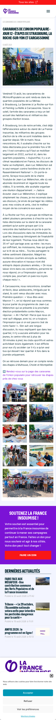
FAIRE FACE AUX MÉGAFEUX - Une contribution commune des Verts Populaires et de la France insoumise (19, 585)
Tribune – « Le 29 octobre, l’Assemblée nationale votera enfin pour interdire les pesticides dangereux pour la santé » (20, 611)
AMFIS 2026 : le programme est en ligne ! (19, 631)
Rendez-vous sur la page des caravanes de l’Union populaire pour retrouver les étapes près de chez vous (28, 375)
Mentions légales (28, 716)
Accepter (28, 692)
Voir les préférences (28, 709)
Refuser (28, 701)
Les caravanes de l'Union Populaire (16, 22)
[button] (51, 675)
